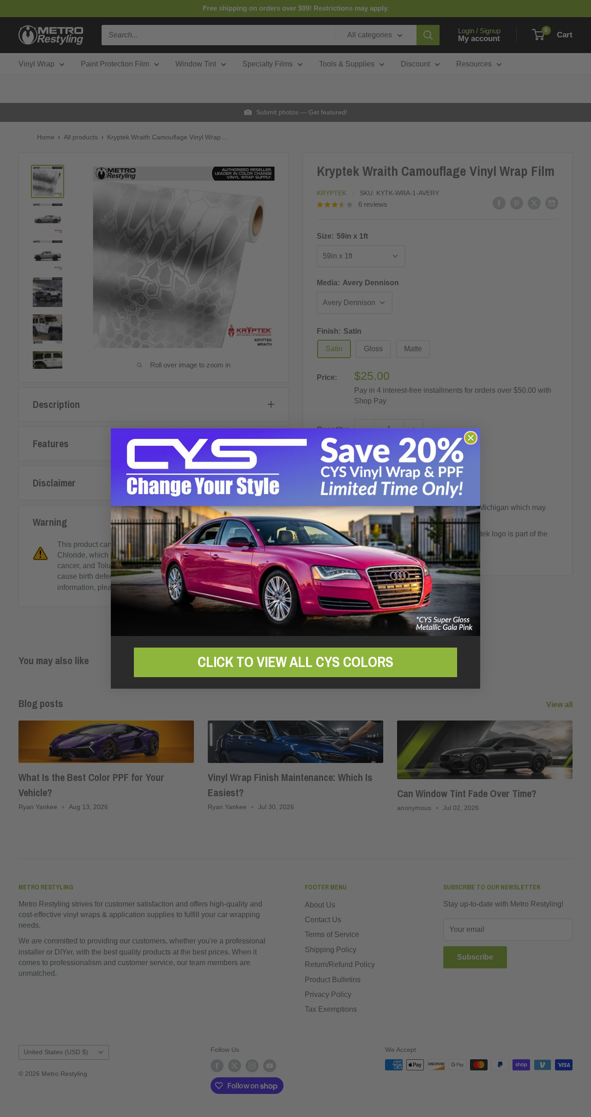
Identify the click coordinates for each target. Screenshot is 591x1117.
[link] (295, 532)
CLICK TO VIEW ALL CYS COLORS (295, 662)
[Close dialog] (470, 438)
